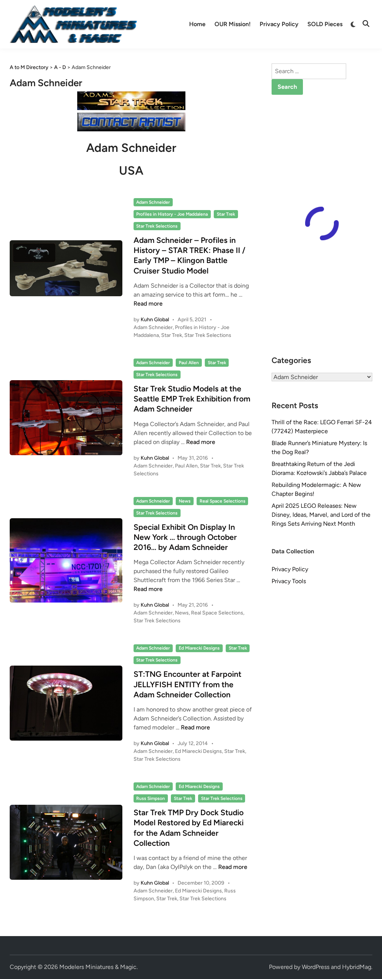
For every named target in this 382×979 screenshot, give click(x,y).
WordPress (315, 966)
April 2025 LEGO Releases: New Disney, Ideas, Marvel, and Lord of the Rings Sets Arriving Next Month (321, 514)
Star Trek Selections (157, 226)
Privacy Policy (279, 24)
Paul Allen (189, 362)
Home (197, 24)
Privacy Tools (289, 581)
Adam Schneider (153, 202)
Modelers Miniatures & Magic (98, 966)
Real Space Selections (222, 501)
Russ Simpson (150, 798)
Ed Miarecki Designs (199, 648)
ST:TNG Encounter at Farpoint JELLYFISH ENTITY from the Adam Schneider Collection (187, 684)
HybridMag (356, 966)
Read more (148, 303)
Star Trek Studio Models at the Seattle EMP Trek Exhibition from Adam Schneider (192, 399)
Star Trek (226, 214)
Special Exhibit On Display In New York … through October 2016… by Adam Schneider (185, 537)
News (185, 501)
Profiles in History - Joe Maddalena (172, 214)
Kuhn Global (155, 319)
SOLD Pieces (324, 24)
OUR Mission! (233, 24)
